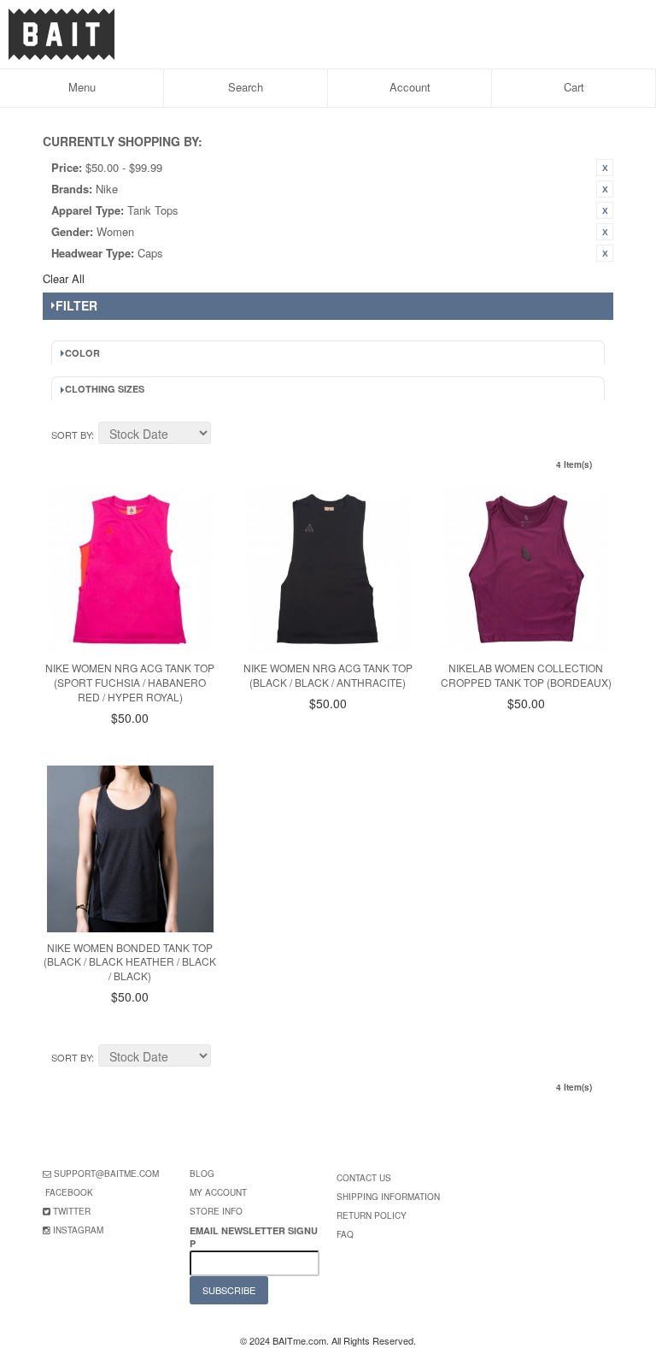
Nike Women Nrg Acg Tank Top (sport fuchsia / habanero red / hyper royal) (129, 682)
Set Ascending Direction (226, 435)
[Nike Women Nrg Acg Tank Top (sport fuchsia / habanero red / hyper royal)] (130, 569)
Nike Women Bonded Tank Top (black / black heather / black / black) (130, 962)
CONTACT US (364, 1178)
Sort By (71, 434)
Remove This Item (604, 167)
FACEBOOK (69, 1192)
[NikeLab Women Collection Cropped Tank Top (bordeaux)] (525, 569)
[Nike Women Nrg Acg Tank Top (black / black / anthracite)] (328, 569)
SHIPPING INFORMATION (388, 1197)
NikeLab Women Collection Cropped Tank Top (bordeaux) (526, 674)
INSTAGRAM (78, 1230)
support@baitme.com (106, 1174)
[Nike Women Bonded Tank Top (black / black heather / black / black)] (130, 849)
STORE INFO (216, 1211)
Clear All (64, 278)
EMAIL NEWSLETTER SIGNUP (254, 1237)
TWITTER (72, 1211)
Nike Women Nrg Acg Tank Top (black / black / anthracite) (328, 674)
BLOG (202, 1174)
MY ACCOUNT (218, 1192)
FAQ (345, 1234)
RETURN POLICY (372, 1215)
